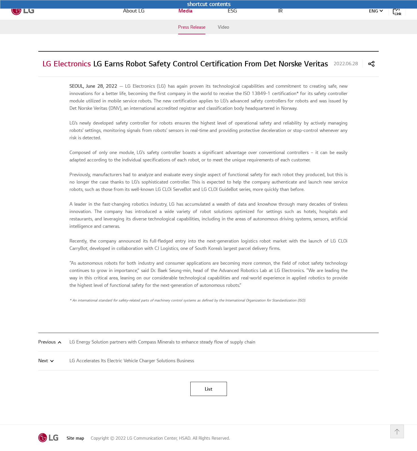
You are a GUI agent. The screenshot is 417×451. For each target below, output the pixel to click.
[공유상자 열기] (371, 64)
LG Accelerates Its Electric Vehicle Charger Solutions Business (132, 360)
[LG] (22, 10)
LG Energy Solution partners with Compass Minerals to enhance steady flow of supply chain (162, 342)
